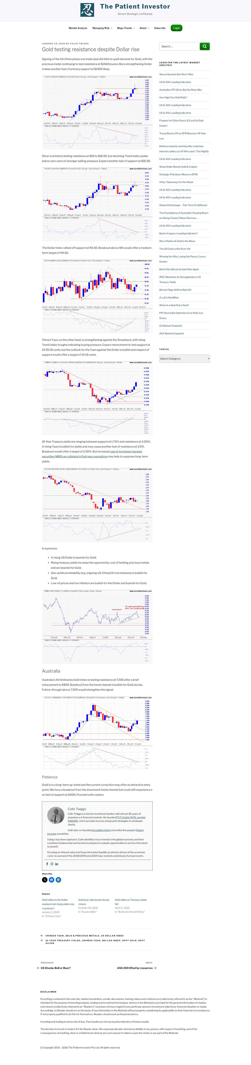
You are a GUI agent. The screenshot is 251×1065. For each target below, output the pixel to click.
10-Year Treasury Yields (63, 940)
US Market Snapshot (170, 325)
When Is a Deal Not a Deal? (174, 305)
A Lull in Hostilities (169, 297)
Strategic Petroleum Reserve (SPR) (178, 174)
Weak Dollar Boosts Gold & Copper (178, 166)
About (143, 28)
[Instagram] (51, 864)
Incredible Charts (101, 830)
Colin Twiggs (79, 43)
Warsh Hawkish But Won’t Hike (176, 74)
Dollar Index (111, 940)
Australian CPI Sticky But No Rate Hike (180, 89)
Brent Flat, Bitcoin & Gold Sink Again (179, 269)
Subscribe (159, 28)
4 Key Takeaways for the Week (176, 182)
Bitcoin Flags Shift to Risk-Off (175, 289)
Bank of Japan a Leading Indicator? (178, 233)
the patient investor (135, 6)
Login (176, 28)
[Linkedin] (56, 864)
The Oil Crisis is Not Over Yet (174, 248)
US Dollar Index (112, 936)
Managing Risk (101, 28)
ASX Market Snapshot (171, 333)
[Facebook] (47, 864)
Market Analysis (78, 28)
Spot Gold (129, 940)
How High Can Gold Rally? (173, 97)
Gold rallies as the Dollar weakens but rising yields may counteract (58, 904)
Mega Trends (124, 28)
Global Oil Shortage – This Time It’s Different (183, 205)
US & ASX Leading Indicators (175, 82)
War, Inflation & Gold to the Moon (177, 241)
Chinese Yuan (55, 936)
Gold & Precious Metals (83, 936)
